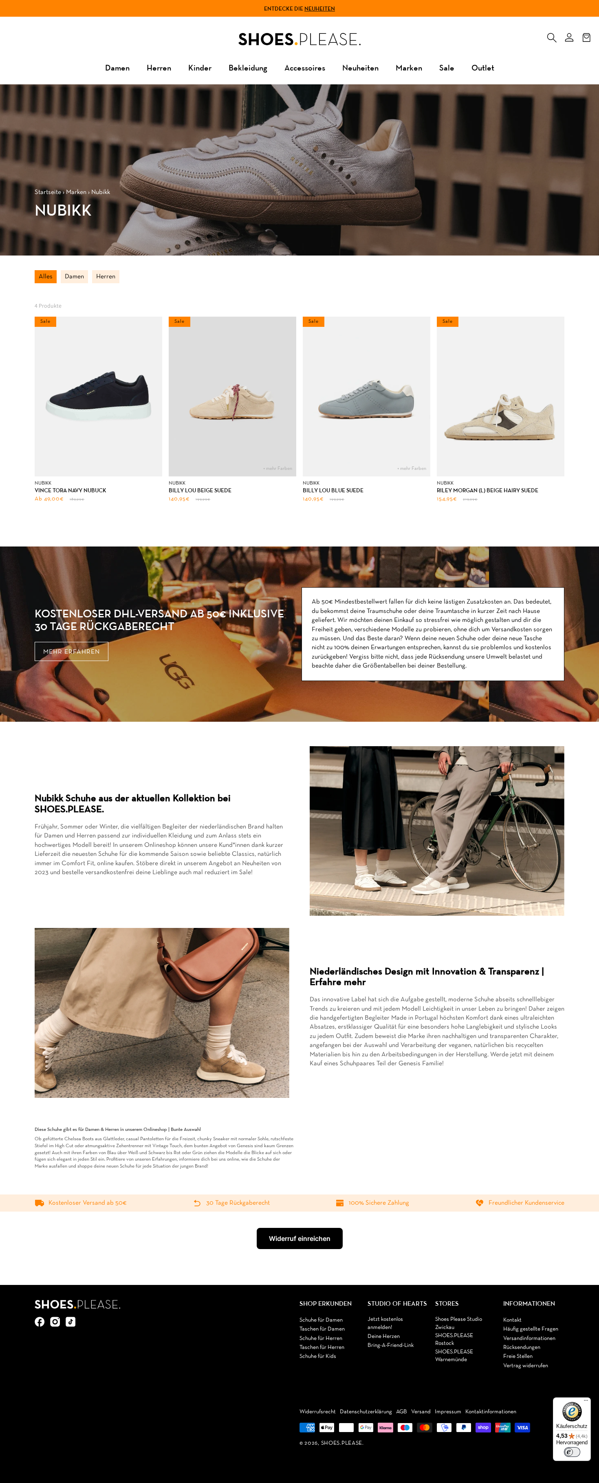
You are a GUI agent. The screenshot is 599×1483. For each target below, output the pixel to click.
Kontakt (512, 1320)
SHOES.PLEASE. (342, 1443)
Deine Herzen (384, 1336)
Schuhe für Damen (321, 1320)
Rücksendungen (521, 1347)
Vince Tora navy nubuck (70, 490)
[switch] (572, 1452)
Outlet (482, 67)
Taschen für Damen (322, 1329)
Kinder (199, 67)
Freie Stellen (518, 1356)
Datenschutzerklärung (366, 1412)
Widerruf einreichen (299, 1238)
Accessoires (304, 67)
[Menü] (586, 1402)
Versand (421, 1412)
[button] (552, 36)
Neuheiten (319, 8)
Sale (446, 67)
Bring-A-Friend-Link (391, 1345)
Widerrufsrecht (318, 1412)
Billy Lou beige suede (200, 490)
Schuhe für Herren (321, 1338)
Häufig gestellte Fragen (530, 1329)
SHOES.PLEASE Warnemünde (454, 1356)
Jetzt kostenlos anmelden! (385, 1323)
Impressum (448, 1412)
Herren (159, 67)
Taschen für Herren (322, 1347)
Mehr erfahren (71, 652)
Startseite (48, 192)
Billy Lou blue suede (333, 490)
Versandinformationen (529, 1338)
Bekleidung (248, 67)
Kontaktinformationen (490, 1412)
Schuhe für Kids (318, 1356)
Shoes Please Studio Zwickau (458, 1323)
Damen (117, 67)
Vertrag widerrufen (525, 1365)
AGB (401, 1412)
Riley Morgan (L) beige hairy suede (487, 490)
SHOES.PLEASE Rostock (454, 1339)
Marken (409, 67)
